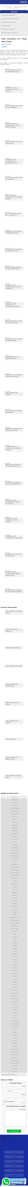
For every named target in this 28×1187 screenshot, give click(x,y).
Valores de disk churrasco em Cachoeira (13, 537)
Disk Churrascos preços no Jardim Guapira (13, 250)
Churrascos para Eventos (9, 22)
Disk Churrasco (10, 739)
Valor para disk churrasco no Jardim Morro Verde (12, 573)
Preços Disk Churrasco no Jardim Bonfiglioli (13, 465)
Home (14, 1152)
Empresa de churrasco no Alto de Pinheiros (13, 483)
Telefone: (23, 1094)
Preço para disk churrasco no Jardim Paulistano (12, 502)
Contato (14, 1170)
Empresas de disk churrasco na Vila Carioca (11, 520)
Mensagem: (23, 1109)
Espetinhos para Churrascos (10, 32)
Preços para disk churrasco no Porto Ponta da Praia (12, 125)
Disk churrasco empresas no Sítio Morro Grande (13, 197)
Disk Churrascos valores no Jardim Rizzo (13, 339)
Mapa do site (14, 1175)
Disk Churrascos (6, 25)
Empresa (14, 1156)
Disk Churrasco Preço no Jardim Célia (14, 142)
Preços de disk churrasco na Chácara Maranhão (13, 286)
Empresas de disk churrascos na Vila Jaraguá (12, 89)
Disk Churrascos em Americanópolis (12, 357)
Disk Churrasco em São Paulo (13, 776)
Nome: (24, 1086)
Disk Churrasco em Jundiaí (11, 703)
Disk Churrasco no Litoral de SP (11, 685)
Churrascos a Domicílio (8, 15)
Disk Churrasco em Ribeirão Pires (11, 758)
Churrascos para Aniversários (10, 18)
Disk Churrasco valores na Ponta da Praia (13, 321)
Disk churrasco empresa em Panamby (13, 411)
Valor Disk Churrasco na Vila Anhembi (13, 178)
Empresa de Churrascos (8, 29)
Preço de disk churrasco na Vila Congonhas (13, 375)
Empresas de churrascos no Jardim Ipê (13, 555)
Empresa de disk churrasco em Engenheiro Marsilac (12, 304)
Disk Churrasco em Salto (13, 666)
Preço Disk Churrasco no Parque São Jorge (14, 429)
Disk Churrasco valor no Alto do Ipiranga (13, 106)
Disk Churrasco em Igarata (11, 721)
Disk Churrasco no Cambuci (11, 393)
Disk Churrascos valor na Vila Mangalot (13, 214)
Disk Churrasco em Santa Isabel (13, 612)
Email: (10, 1091)
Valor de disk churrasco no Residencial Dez (13, 232)
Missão (14, 1161)
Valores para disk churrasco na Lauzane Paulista (13, 448)
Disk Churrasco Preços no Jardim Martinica (13, 268)
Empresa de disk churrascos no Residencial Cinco (11, 161)
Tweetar (4, 46)
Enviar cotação (14, 1131)
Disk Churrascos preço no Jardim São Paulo (13, 70)
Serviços (14, 12)
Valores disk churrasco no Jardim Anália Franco (13, 590)
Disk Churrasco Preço (12, 648)
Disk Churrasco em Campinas (11, 630)
